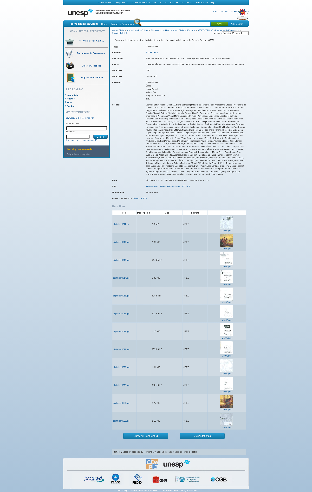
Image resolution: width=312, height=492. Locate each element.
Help (246, 11)
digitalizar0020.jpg (121, 367)
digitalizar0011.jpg (121, 224)
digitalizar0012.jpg (121, 242)
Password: (70, 132)
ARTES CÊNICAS (205, 30)
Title (69, 102)
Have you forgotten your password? (81, 140)
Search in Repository (122, 24)
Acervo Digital (118, 30)
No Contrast (187, 2)
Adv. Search (237, 24)
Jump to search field (141, 2)
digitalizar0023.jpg (121, 421)
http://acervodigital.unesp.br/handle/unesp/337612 (168, 186)
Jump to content (105, 2)
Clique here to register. (78, 154)
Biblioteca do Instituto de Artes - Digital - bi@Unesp (173, 30)
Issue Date (72, 95)
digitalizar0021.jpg (121, 385)
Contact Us (218, 11)
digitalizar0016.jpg (121, 314)
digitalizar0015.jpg (121, 296)
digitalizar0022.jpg (121, 403)
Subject (71, 106)
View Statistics (202, 436)
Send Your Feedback (233, 11)
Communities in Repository (87, 31)
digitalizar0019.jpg (121, 349)
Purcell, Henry (152, 52)
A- (161, 2)
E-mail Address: (72, 123)
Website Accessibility (205, 2)
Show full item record (146, 436)
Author (70, 98)
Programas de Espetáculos (227, 30)
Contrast (174, 2)
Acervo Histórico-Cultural (137, 30)
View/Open (227, 231)
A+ (154, 2)
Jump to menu (122, 2)
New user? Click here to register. (79, 118)
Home (104, 24)
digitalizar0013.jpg (121, 260)
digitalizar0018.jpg (121, 331)
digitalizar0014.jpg (121, 278)
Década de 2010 (119, 33)
